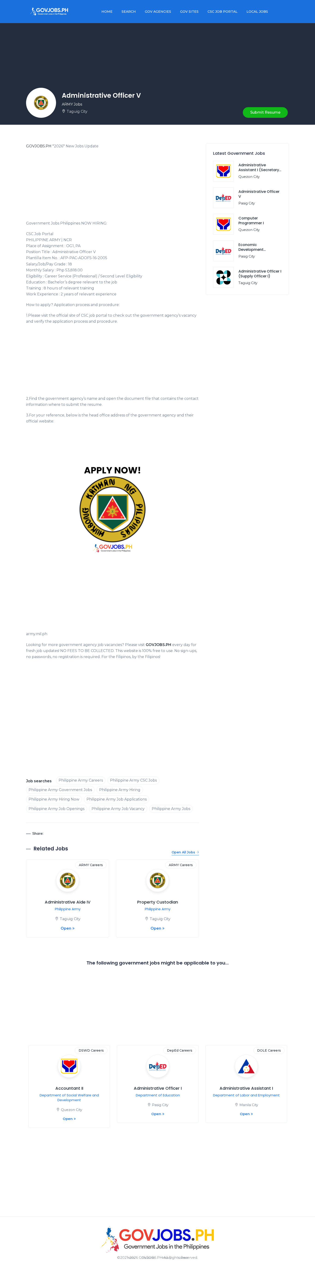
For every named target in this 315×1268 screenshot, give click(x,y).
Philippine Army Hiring (119, 790)
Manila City (248, 1105)
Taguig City (77, 111)
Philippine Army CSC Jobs (133, 780)
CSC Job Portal (223, 11)
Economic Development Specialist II (251, 249)
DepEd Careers (179, 1050)
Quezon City (249, 176)
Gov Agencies (158, 11)
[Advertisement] (112, 186)
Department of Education (158, 1095)
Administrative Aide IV (67, 902)
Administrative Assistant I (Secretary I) (258, 169)
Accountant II (69, 1088)
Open (66, 928)
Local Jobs (257, 11)
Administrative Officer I (158, 1088)
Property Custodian (157, 902)
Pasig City (246, 203)
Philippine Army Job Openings (56, 809)
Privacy (166, 1257)
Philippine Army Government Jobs (60, 790)
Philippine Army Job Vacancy (118, 809)
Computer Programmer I (251, 220)
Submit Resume (265, 112)
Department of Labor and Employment (246, 1095)
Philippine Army (67, 909)
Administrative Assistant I (246, 1088)
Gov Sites (189, 11)
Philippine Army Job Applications (116, 799)
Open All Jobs (183, 852)
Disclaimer (148, 1257)
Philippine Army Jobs (171, 809)
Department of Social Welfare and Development (69, 1097)
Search (129, 11)
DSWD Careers (91, 1050)
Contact (183, 1257)
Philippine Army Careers (81, 780)
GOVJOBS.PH (38, 146)
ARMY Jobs (72, 104)
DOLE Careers (269, 1050)
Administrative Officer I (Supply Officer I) (259, 274)
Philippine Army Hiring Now (54, 799)
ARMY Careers (91, 865)
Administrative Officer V (258, 194)
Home (107, 11)
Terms (131, 1257)
